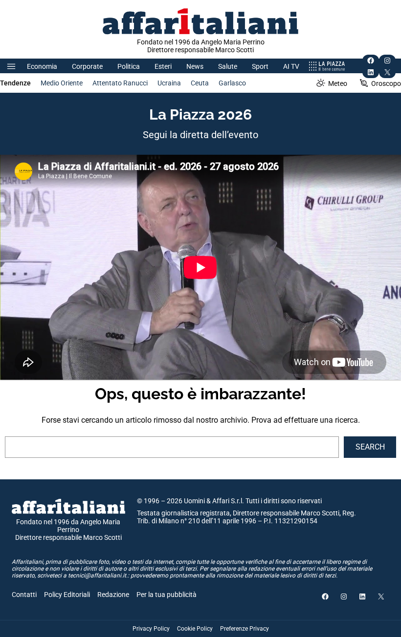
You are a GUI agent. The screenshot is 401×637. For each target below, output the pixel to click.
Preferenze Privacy (244, 628)
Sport (260, 66)
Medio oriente (62, 83)
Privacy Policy (151, 628)
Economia (42, 66)
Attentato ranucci (120, 83)
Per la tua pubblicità (166, 594)
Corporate (87, 66)
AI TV (291, 66)
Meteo (337, 83)
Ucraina (169, 83)
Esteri (163, 66)
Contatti (24, 594)
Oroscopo (386, 83)
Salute (227, 66)
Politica (128, 66)
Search (370, 447)
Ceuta (200, 83)
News (194, 66)
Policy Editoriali (67, 594)
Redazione (113, 594)
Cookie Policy (195, 628)
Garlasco (232, 83)
